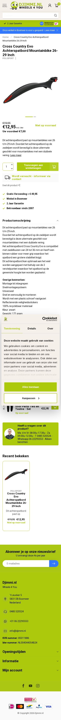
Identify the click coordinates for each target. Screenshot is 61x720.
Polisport (8, 58)
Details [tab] (32, 328)
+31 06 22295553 (19, 621)
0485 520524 (17, 611)
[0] (56, 5)
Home (5, 37)
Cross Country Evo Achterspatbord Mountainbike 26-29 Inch (16, 500)
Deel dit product (10, 185)
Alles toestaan (30, 386)
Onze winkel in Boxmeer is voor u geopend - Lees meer (29, 30)
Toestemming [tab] (12, 328)
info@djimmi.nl (18, 631)
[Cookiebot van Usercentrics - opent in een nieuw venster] (43, 319)
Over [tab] (50, 328)
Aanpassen (28, 398)
